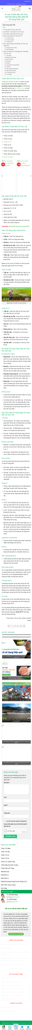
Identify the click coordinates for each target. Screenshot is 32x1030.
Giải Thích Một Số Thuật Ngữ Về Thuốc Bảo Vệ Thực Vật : (16, 52)
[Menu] (2, 8)
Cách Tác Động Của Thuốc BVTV (13, 36)
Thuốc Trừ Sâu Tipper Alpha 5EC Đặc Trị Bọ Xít (8, 182)
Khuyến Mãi (27, 1)
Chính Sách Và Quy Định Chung (11, 982)
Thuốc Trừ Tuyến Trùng (8, 861)
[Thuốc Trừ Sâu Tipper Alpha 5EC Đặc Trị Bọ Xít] (8, 169)
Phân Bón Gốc (5, 871)
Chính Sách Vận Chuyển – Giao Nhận (13, 992)
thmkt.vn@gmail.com (11, 1011)
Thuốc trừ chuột (8, 157)
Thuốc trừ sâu (9, 38)
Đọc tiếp (8, 190)
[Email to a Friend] (18, 626)
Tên (5, 797)
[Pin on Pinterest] (21, 626)
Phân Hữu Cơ (5, 878)
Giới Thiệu (5, 979)
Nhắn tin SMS (28, 1029)
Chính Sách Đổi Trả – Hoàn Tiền (11, 995)
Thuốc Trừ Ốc (5, 858)
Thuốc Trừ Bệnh (5, 848)
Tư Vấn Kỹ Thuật (10, 4)
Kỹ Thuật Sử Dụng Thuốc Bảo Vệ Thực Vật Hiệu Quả (16, 44)
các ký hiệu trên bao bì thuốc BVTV (19, 226)
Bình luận (7, 782)
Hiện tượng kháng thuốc (12, 68)
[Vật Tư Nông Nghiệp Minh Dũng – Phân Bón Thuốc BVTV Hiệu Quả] (16, 8)
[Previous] (2, 176)
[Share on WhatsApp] (8, 626)
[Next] (30, 176)
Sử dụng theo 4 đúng (11, 47)
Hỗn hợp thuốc (10, 49)
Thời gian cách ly (11, 72)
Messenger (22, 1029)
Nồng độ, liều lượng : (11, 57)
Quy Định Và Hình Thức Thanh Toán (12, 989)
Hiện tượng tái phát (11, 70)
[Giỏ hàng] (30, 8)
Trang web (7, 813)
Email (6, 805)
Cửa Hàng (4, 1029)
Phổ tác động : (9, 59)
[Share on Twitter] (14, 626)
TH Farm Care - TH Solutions (9, 1023)
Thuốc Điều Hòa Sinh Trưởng (9, 865)
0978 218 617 (10, 1007)
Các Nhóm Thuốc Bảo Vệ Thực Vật (14, 32)
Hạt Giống (4, 888)
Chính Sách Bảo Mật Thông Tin (11, 985)
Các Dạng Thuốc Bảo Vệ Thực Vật (13, 34)
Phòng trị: (8, 61)
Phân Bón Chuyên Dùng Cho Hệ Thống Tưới (14, 881)
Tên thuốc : (9, 55)
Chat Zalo (10, 1029)
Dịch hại (8, 66)
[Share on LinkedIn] (24, 626)
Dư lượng (9, 74)
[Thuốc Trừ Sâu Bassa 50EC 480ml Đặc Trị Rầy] (24, 169)
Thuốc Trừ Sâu (5, 852)
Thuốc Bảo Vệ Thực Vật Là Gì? (12, 29)
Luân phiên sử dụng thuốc (12, 65)
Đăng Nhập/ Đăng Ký (21, 4)
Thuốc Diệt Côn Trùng (7, 868)
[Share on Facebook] (11, 626)
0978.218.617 (16, 897)
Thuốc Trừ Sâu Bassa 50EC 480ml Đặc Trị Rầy (24, 182)
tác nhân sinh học (20, 88)
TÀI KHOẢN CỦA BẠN (8, 999)
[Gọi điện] (16, 1026)
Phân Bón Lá (4, 875)
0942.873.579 (14, 901)
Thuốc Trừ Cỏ (5, 855)
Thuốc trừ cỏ (9, 41)
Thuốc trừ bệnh (10, 40)
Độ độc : (8, 63)
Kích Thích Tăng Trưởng (8, 885)
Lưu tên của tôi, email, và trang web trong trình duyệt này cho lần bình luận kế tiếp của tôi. (15, 823)
